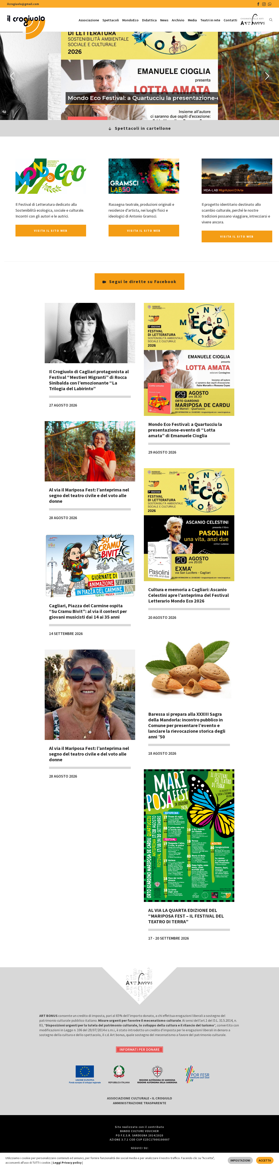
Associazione (89, 20)
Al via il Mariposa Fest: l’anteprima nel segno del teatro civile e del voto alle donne (89, 495)
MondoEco (130, 20)
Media (192, 20)
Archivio (178, 20)
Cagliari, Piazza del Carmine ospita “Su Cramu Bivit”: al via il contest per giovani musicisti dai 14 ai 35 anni (88, 611)
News (164, 20)
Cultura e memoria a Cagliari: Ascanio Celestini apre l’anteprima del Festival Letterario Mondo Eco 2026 (188, 595)
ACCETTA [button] (265, 1160)
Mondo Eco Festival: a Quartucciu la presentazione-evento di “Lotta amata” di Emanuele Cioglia (185, 430)
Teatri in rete (210, 20)
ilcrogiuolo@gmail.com (23, 4)
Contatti (230, 20)
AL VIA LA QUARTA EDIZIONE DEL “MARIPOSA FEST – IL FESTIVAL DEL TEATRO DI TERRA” (186, 916)
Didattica (149, 20)
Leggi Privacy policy (67, 1163)
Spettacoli (110, 20)
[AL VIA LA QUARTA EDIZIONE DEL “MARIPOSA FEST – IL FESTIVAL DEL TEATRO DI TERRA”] (189, 835)
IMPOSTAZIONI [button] (240, 1160)
